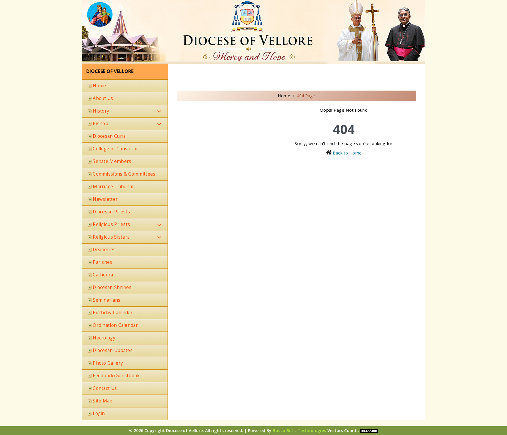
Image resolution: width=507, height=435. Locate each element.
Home (284, 95)
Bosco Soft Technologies (299, 430)
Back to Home (347, 153)
